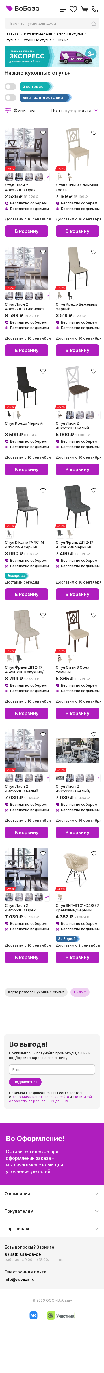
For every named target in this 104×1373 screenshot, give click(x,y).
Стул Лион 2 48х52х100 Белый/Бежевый (73, 788)
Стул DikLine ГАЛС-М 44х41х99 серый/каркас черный (24, 544)
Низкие (63, 40)
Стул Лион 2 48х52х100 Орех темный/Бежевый (22, 187)
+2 (47, 177)
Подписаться (25, 1082)
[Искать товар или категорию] (95, 23)
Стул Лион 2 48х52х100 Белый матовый (72, 425)
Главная (12, 34)
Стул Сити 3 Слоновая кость (77, 187)
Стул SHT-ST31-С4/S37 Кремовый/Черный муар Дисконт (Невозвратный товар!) (77, 907)
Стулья (10, 40)
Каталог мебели (38, 34)
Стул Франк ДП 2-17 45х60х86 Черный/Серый (74, 544)
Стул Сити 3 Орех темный (72, 669)
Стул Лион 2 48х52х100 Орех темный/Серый (20, 907)
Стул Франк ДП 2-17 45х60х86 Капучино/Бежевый (24, 669)
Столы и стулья (70, 34)
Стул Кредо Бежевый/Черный (77, 306)
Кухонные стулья (36, 40)
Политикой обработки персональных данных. (50, 1099)
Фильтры (24, 110)
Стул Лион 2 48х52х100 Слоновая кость (24, 306)
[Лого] (22, 10)
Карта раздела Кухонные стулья (36, 992)
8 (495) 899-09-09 (23, 1254)
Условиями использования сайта (40, 1097)
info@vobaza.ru (19, 1279)
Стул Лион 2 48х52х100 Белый (21, 788)
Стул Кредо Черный (24, 423)
